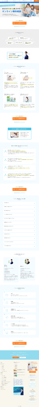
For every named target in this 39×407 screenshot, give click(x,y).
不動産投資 (16, 365)
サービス (2, 374)
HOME (1, 362)
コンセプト (3, 365)
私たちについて (2, 363)
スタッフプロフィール (4, 371)
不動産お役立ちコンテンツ (17, 362)
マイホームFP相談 (4, 380)
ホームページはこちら (32, 401)
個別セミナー (2, 386)
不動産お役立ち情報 (33, 384)
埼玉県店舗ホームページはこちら (32, 393)
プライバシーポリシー (3, 389)
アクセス (3, 368)
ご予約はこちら (15, 357)
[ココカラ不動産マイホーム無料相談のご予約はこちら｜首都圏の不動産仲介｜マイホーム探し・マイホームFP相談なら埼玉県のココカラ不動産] (19, 22)
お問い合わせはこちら (23, 357)
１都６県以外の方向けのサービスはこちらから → (19, 26)
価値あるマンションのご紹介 (33, 386)
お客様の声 (16, 368)
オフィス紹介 (3, 369)
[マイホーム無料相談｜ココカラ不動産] (32, 366)
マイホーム (16, 363)
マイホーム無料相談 (4, 377)
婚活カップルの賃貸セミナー (5, 383)
